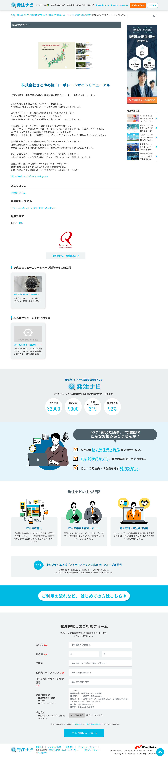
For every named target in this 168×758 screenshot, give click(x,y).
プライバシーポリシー (87, 747)
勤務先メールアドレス (47, 672)
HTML (14, 207)
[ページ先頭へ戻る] (160, 752)
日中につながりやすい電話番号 (50, 680)
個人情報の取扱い (94, 724)
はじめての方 (41, 5)
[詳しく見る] (142, 64)
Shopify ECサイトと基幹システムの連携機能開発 (28, 344)
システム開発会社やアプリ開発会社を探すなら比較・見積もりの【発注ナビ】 (38, 15)
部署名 (39, 663)
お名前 (39, 654)
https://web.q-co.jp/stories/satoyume (29, 176)
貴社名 (39, 645)
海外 (21, 223)
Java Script (23, 207)
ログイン (152, 5)
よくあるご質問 (54, 747)
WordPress (50, 207)
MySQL (34, 207)
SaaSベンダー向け (69, 750)
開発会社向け (54, 750)
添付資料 (40, 712)
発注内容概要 (43, 694)
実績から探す (86, 15)
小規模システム (18, 192)
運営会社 (39, 747)
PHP (41, 207)
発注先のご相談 (137, 5)
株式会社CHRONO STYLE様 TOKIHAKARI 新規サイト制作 (26, 294)
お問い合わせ (41, 752)
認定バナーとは (91, 750)
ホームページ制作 (73, 15)
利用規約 (78, 724)
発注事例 (70, 5)
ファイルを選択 (76, 715)
